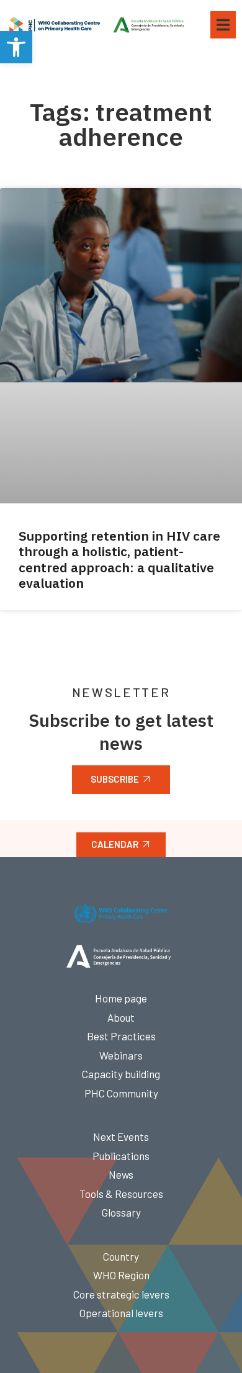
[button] (16, 47)
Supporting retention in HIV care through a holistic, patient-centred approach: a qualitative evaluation (119, 559)
